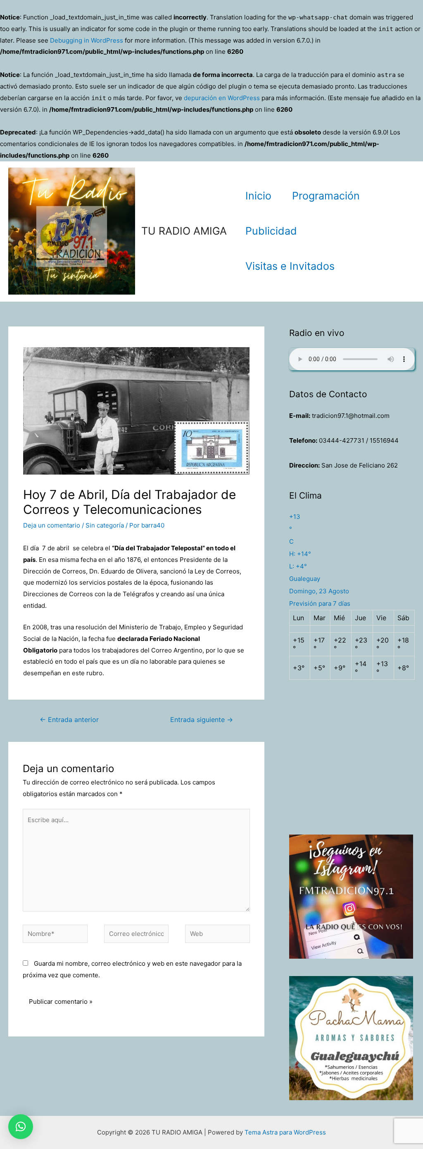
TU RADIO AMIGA (184, 231)
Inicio (258, 196)
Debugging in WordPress (86, 40)
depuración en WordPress (222, 98)
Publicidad (271, 231)
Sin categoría (105, 525)
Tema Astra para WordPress (285, 1132)
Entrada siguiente (201, 720)
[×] (20, 1126)
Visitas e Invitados (290, 266)
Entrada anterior (69, 720)
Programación (326, 196)
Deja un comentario (51, 525)
